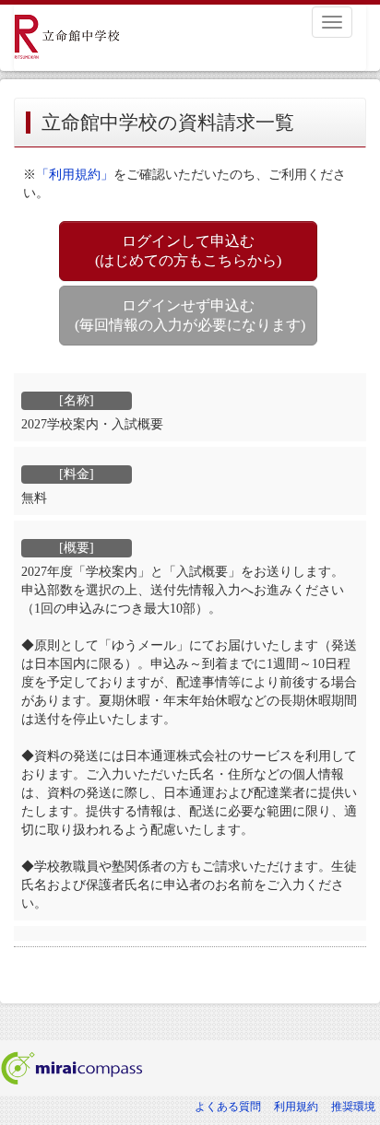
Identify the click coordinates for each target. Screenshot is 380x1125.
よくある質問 (228, 1106)
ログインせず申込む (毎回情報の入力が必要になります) (190, 315)
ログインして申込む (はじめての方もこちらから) (188, 250)
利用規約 (296, 1106)
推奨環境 (353, 1106)
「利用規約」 (74, 175)
